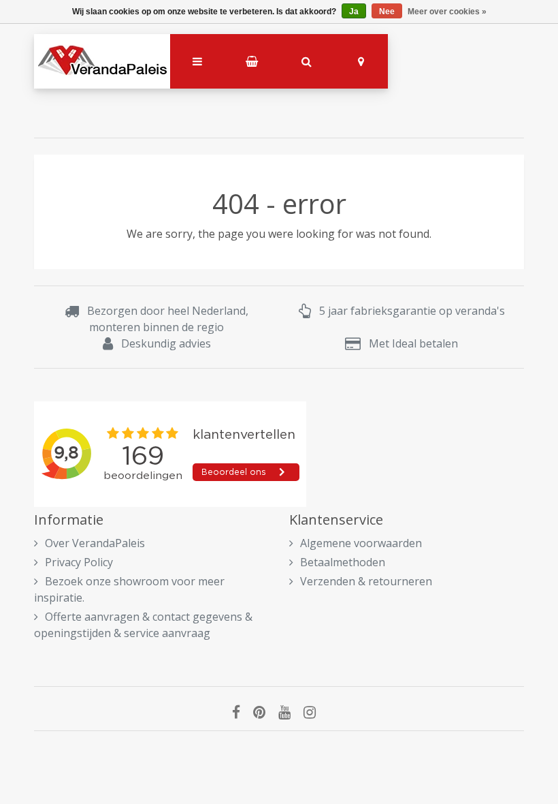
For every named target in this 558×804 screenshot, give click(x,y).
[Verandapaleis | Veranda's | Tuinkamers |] (102, 61)
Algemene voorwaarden (361, 543)
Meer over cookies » (447, 11)
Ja (354, 11)
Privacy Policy (79, 562)
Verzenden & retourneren (366, 581)
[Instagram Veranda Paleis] (314, 712)
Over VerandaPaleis (95, 543)
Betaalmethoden (342, 562)
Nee (387, 11)
